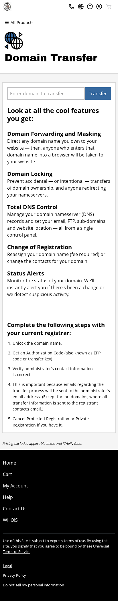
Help (8, 497)
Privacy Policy (14, 575)
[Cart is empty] (109, 6)
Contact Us (15, 508)
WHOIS (10, 520)
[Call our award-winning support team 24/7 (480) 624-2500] (90, 6)
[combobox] (46, 93)
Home (9, 463)
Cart (7, 474)
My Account (15, 486)
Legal (7, 565)
